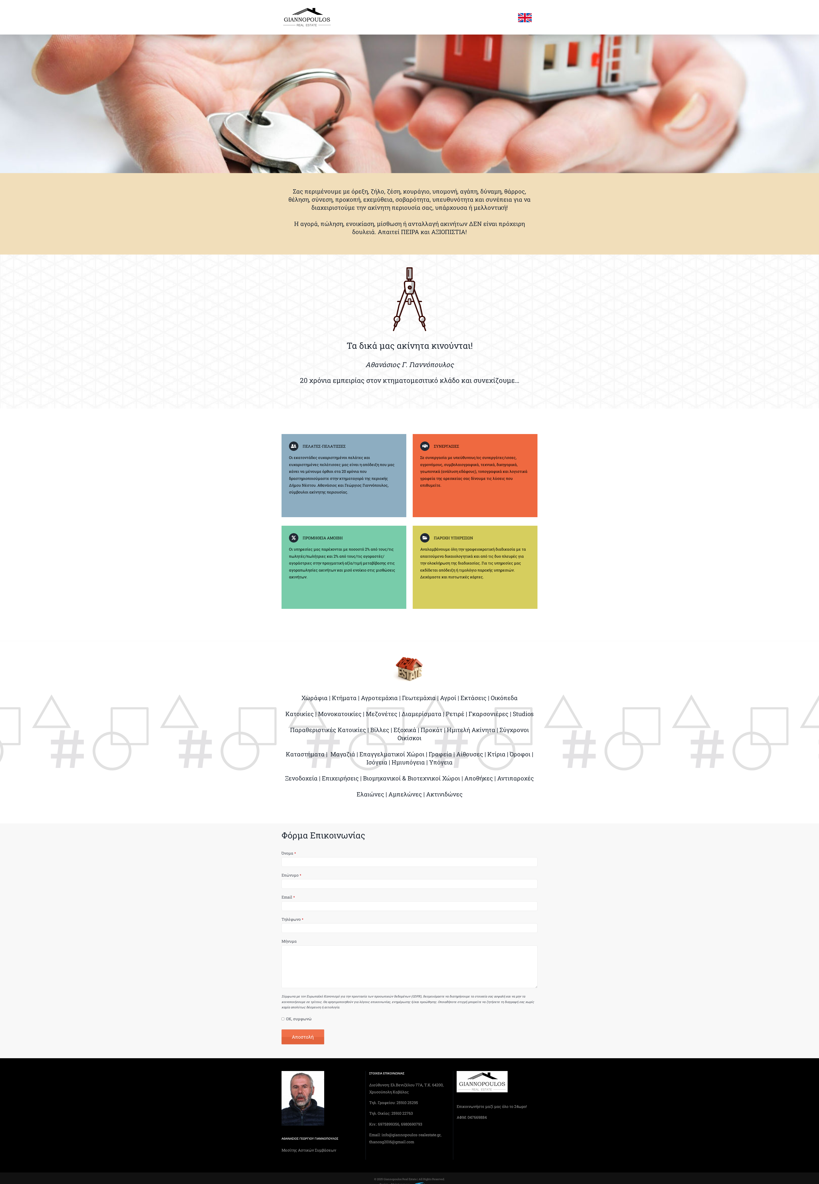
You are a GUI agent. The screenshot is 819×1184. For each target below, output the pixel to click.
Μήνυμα (289, 941)
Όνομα (289, 853)
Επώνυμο (291, 875)
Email (288, 897)
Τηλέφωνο (292, 919)
